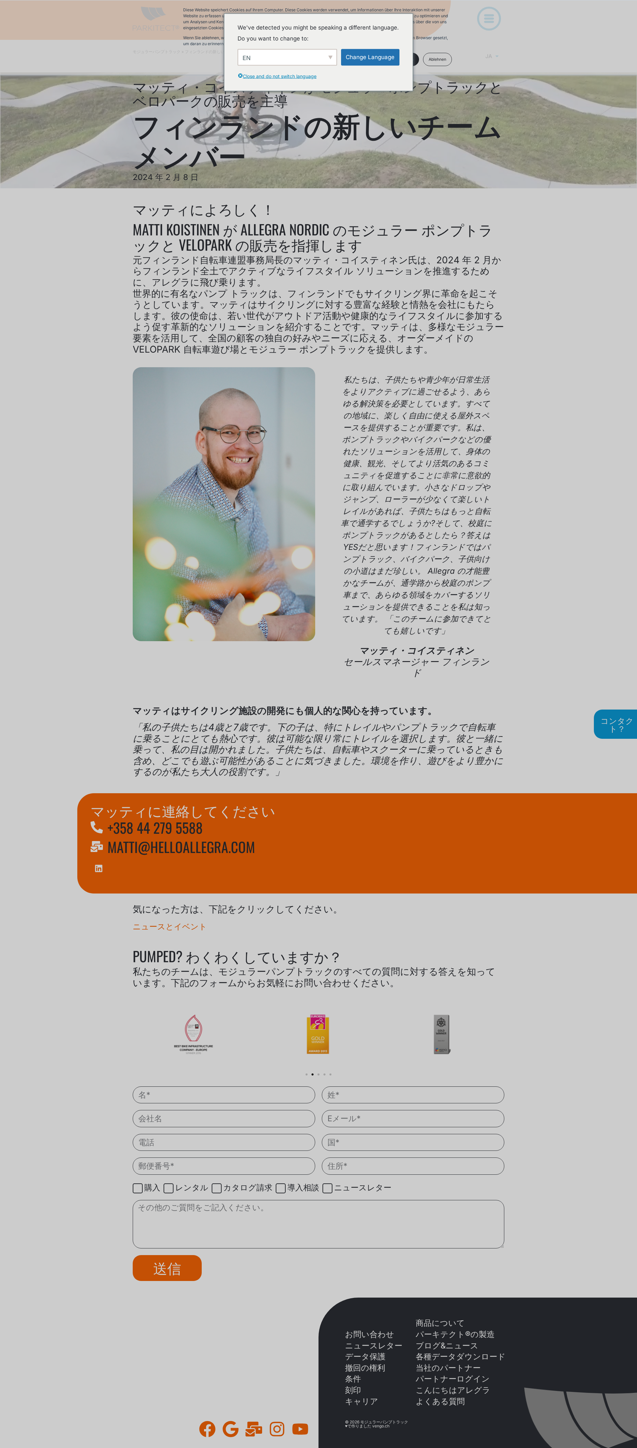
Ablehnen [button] (437, 59)
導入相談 (303, 1187)
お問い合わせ (369, 1334)
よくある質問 (440, 1401)
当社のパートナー (448, 1368)
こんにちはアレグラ (453, 1390)
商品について (440, 1323)
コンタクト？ (617, 724)
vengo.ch (380, 1425)
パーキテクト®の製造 (455, 1334)
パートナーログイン (453, 1379)
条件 (353, 1379)
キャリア (361, 1401)
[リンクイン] (99, 868)
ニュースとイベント (170, 926)
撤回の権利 (365, 1368)
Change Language (370, 56)
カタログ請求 (247, 1187)
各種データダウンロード (461, 1356)
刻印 (353, 1390)
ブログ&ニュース (447, 1345)
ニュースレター (362, 1187)
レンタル (191, 1187)
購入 (152, 1187)
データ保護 (365, 1356)
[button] (307, 1074)
